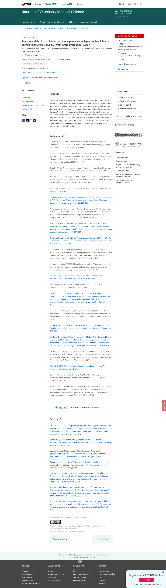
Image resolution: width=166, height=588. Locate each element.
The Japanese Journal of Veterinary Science (125, 181)
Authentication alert (128, 108)
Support (80, 4)
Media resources (79, 580)
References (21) (29, 101)
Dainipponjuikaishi (122, 157)
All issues (72, 22)
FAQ (100, 577)
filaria (32, 59)
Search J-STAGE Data (30, 583)
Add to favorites (126, 97)
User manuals (104, 571)
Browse (38, 4)
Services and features (56, 574)
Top (80, 561)
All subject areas (28, 574)
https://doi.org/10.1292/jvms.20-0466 (42, 72)
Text (122, 59)
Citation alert (125, 105)
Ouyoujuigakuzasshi (123, 170)
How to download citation (127, 64)
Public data (52, 577)
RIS (121, 44)
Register (147, 579)
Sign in (122, 4)
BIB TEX (123, 53)
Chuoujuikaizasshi (122, 161)
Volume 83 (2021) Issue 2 (67, 28)
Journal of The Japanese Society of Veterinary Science (128, 165)
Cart (129, 4)
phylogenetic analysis (63, 59)
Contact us (123, 69)
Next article (102, 539)
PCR (52, 59)
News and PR (67, 4)
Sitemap (102, 583)
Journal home (29, 22)
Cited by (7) (27, 109)
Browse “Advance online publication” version (42, 77)
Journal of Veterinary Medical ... (45, 28)
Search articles (27, 580)
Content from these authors (33, 105)
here (159, 584)
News (75, 571)
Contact (102, 580)
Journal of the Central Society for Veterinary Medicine (128, 175)
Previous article (60, 539)
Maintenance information (82, 574)
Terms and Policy (54, 580)
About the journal (89, 22)
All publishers (27, 577)
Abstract (26, 97)
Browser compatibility (107, 574)
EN (135, 4)
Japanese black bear (42, 59)
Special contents (79, 577)
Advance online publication (52, 22)
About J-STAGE (51, 4)
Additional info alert (128, 101)
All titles (25, 571)
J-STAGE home (27, 28)
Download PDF (127, 35)
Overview (51, 571)
